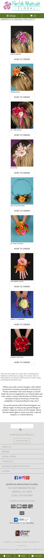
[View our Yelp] (27, 479)
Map (23, 555)
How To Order (22, 59)
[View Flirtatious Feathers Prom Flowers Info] (22, 191)
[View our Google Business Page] (20, 479)
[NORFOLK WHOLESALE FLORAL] (22, 10)
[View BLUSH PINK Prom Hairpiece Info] (22, 153)
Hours (38, 555)
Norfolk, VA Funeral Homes (16, 542)
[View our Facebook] (16, 479)
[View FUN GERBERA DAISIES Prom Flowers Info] (22, 266)
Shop (12, 15)
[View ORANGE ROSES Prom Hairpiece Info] (22, 77)
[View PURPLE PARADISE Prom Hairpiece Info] (22, 39)
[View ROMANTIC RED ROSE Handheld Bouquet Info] (22, 342)
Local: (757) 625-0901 (22, 495)
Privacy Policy (6, 549)
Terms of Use (38, 549)
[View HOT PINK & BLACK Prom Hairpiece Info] (22, 115)
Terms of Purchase (23, 549)
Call (8, 555)
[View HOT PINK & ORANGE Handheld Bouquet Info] (22, 228)
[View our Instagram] (24, 479)
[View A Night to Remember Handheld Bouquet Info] (22, 304)
